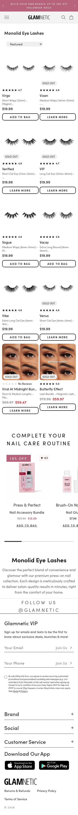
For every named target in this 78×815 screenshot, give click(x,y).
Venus (44, 315)
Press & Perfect (27, 505)
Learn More (57, 117)
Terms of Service (15, 799)
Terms (15, 691)
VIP (42, 169)
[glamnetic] (39, 782)
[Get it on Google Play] (54, 765)
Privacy (24, 691)
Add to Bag (20, 117)
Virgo (6, 95)
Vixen (44, 95)
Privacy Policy (46, 791)
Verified (8, 169)
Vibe (5, 315)
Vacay (44, 242)
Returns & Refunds (17, 791)
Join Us (61, 647)
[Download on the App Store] (20, 765)
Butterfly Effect (51, 389)
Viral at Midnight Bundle (20, 389)
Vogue (7, 242)
